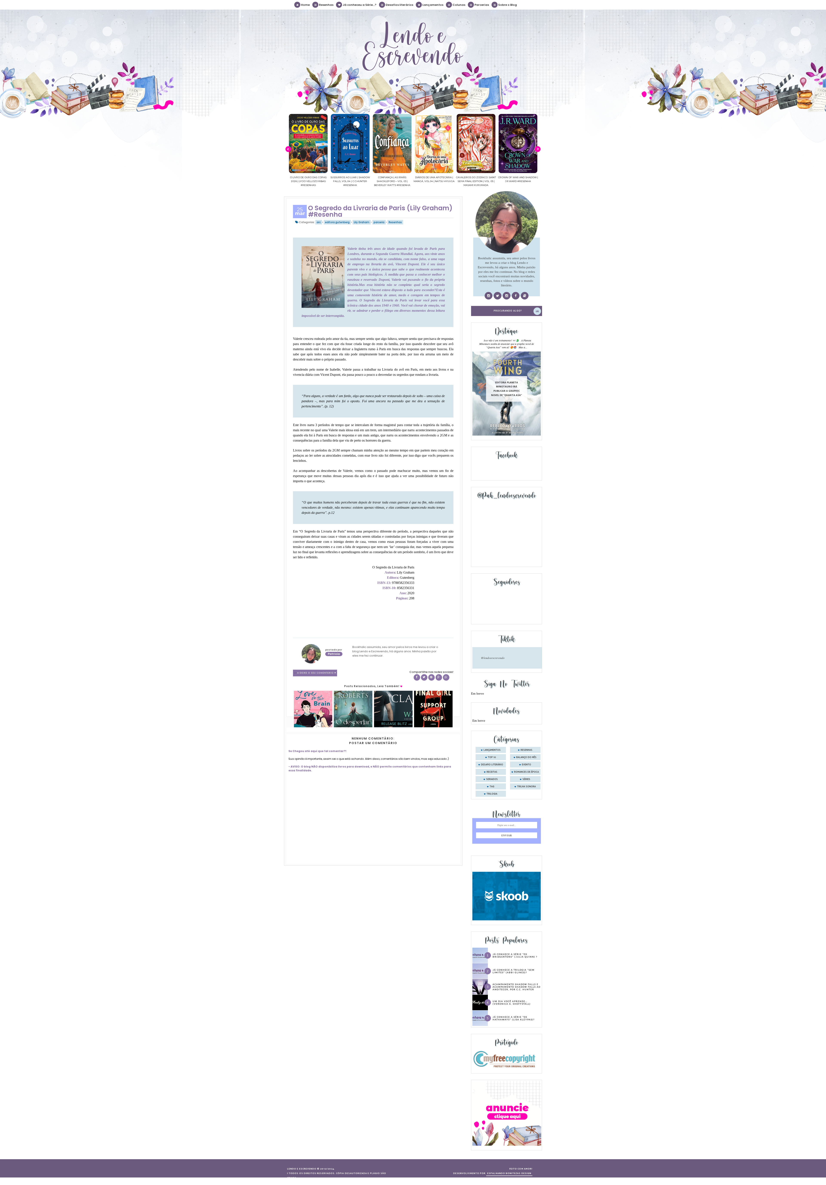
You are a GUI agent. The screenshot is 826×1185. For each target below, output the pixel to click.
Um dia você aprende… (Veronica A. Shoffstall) (512, 1002)
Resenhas (325, 5)
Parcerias (481, 5)
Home (305, 5)
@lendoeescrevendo (493, 658)
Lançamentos (432, 5)
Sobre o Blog (507, 5)
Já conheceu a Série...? (359, 5)
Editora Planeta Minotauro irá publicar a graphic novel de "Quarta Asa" (506, 389)
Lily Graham (361, 222)
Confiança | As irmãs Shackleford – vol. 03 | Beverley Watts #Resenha (350, 181)
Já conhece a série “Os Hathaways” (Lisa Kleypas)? (514, 1018)
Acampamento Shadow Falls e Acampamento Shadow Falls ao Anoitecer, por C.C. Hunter (517, 987)
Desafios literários (399, 5)
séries (526, 779)
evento (526, 765)
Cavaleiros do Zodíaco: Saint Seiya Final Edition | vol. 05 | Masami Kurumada (434, 181)
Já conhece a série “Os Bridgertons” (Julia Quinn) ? (515, 955)
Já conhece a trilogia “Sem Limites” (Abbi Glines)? (514, 971)
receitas (492, 772)
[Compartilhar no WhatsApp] (446, 677)
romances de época (526, 772)
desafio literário (492, 765)
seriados (492, 779)
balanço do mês (526, 757)
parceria (379, 222)
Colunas (458, 5)
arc (319, 222)
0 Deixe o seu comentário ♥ (316, 673)
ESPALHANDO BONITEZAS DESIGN (509, 1173)
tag (492, 787)
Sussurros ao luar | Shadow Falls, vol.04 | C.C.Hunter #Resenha (308, 181)
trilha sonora (526, 787)
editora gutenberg (337, 222)
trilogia (492, 794)
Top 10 (492, 757)
